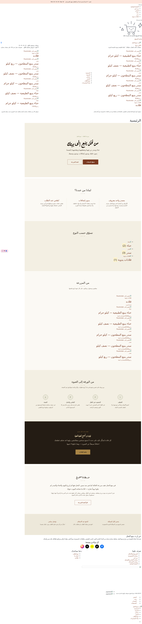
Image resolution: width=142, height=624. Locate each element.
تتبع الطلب (87, 81)
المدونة (88, 75)
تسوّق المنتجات (90, 162)
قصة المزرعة (74, 162)
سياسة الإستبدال (133, 562)
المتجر (137, 11)
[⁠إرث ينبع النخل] (136, 42)
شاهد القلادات (83, 452)
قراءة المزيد (128, 305)
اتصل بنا (76, 556)
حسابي (88, 77)
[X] (87, 546)
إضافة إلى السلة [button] (121, 316)
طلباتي (77, 558)
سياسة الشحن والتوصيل (131, 560)
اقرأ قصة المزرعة (83, 502)
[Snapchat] (92, 546)
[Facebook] (102, 546)
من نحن (137, 9)
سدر (137, 15)
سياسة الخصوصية (133, 556)
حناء (137, 13)
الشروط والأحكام (133, 554)
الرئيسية (88, 73)
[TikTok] (97, 546)
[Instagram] (82, 546)
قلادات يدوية (135, 17)
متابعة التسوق (138, 39)
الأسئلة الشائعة (135, 7)
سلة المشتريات (86, 83)
